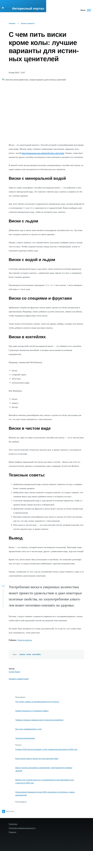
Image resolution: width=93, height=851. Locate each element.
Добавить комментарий (18, 679)
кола (29, 654)
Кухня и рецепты (28, 23)
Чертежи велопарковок (25, 738)
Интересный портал (28, 8)
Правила (12, 832)
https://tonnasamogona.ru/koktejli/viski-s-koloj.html (43, 153)
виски (22, 654)
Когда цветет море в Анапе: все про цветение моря (36, 759)
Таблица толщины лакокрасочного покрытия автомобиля (39, 720)
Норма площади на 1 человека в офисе (32, 711)
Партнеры (13, 824)
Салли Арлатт (14, 672)
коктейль (36, 654)
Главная (12, 23)
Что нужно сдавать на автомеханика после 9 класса (37, 702)
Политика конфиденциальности (22, 828)
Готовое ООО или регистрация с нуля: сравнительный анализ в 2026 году (46, 749)
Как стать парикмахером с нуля (28, 729)
